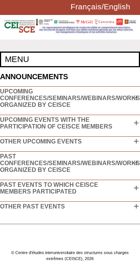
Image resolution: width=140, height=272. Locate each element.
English (117, 6)
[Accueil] (70, 33)
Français (86, 6)
